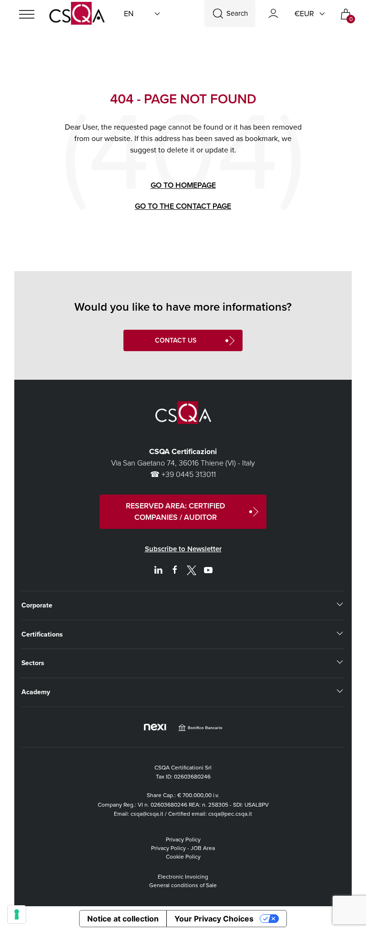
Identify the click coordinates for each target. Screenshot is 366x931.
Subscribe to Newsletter (183, 549)
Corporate (36, 605)
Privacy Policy (183, 839)
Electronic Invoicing (183, 876)
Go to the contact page (183, 206)
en (128, 13)
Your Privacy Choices (214, 918)
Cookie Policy (183, 856)
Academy (35, 692)
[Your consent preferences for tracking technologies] (17, 914)
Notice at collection (123, 918)
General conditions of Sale (183, 885)
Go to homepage (183, 185)
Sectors (32, 663)
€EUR (304, 13)
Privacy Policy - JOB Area (183, 848)
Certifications (42, 634)
